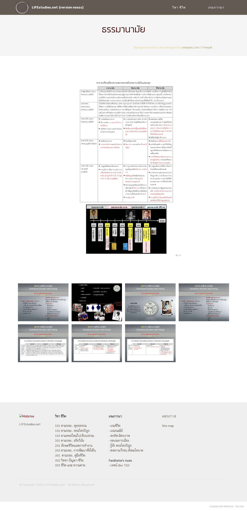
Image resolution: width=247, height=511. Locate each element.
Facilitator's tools (120, 460)
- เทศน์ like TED (119, 465)
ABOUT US (169, 416)
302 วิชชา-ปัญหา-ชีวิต (69, 460)
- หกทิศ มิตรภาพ (119, 436)
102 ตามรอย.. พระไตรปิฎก (72, 431)
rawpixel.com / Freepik (197, 47)
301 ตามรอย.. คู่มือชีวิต (70, 455)
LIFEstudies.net (30, 424)
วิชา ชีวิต (180, 7)
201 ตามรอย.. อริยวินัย (69, 440)
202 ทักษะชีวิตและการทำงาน (74, 445)
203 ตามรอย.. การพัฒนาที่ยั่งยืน (75, 450)
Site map (168, 426)
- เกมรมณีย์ (116, 431)
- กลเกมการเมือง (119, 440)
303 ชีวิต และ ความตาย (70, 465)
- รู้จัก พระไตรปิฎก (120, 445)
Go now (240, 506)
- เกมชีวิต (114, 426)
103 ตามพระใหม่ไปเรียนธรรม (74, 436)
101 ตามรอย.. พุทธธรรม (71, 426)
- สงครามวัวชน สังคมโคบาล (126, 450)
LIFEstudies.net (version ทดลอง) (57, 7)
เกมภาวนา (216, 7)
